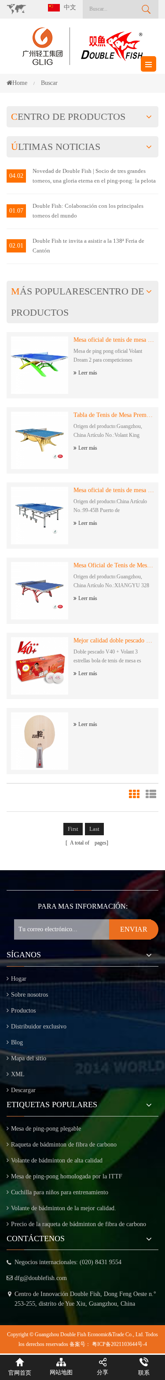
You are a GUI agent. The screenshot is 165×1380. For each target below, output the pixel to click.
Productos (23, 1010)
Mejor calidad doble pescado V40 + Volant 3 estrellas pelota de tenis (113, 640)
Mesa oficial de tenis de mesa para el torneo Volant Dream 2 (113, 339)
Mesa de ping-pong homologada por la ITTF (66, 1176)
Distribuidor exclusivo (38, 1026)
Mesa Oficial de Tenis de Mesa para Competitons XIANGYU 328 (113, 565)
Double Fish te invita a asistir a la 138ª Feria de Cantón (88, 245)
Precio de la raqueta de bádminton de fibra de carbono (78, 1224)
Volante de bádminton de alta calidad (57, 1160)
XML (18, 1074)
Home (19, 83)
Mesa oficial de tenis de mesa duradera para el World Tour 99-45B (113, 490)
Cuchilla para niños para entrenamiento (59, 1192)
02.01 (16, 245)
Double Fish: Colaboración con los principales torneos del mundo (88, 211)
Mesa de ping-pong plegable (46, 1128)
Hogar (18, 978)
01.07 (16, 210)
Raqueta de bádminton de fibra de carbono (64, 1144)
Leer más (87, 373)
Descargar (23, 1090)
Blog (17, 1042)
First (73, 829)
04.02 (16, 175)
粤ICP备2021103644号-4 (119, 1344)
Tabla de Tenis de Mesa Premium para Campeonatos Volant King (113, 415)
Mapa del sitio (28, 1058)
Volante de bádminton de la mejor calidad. (63, 1208)
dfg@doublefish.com (41, 1278)
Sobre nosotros (29, 994)
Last (94, 829)
